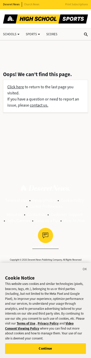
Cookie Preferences (46, 206)
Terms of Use (16, 200)
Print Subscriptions (76, 4)
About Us (14, 214)
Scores (51, 34)
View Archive (74, 220)
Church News (31, 4)
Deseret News (11, 4)
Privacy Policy (44, 200)
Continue (45, 348)
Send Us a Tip (46, 220)
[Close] (84, 270)
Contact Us (36, 214)
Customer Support (66, 214)
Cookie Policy (72, 200)
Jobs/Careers (18, 220)
